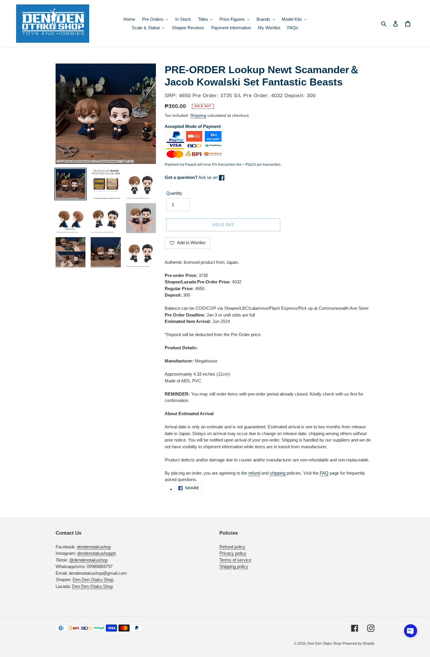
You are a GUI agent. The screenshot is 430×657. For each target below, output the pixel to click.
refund (254, 472)
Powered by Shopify (358, 643)
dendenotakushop (94, 546)
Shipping (198, 115)
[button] (410, 630)
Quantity (174, 193)
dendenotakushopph (96, 553)
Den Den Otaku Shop (93, 579)
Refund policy (232, 546)
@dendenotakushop (88, 559)
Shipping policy (233, 566)
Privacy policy (232, 553)
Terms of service (235, 559)
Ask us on (192, 177)
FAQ (324, 472)
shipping (277, 472)
